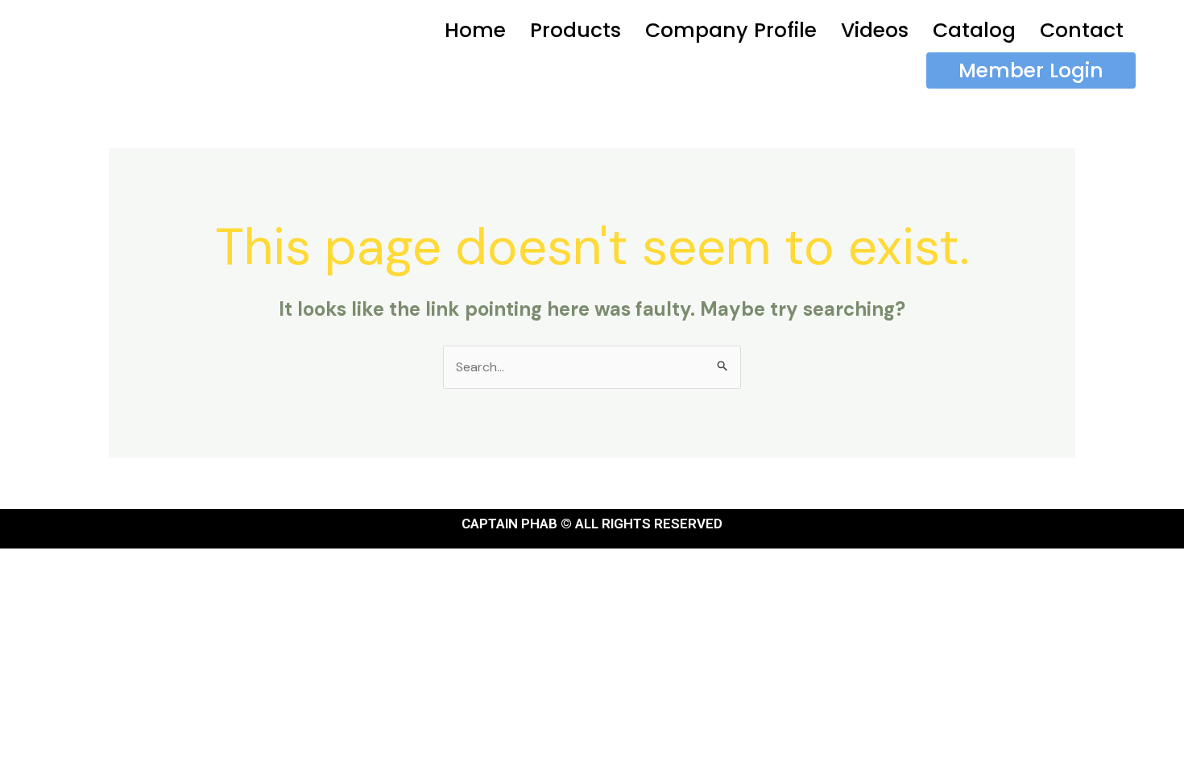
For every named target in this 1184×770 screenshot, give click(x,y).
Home (475, 30)
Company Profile (731, 30)
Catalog (974, 30)
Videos (875, 30)
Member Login (1030, 70)
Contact (1082, 30)
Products (575, 30)
